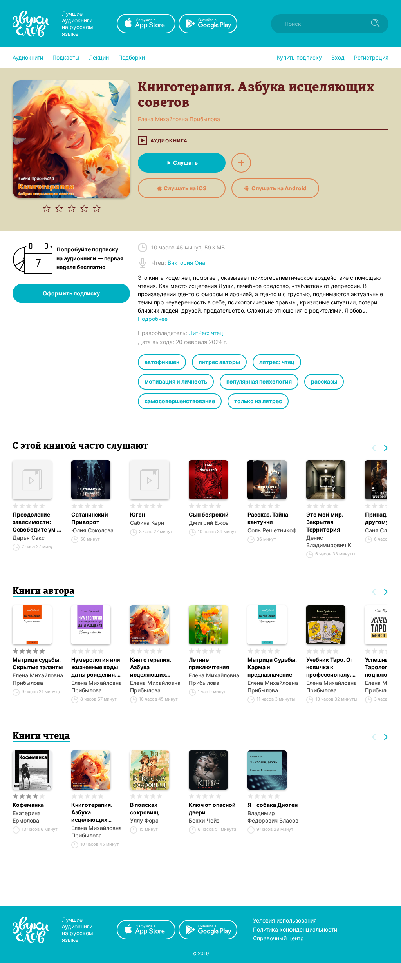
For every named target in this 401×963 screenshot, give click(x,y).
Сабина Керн (147, 522)
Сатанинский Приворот (89, 518)
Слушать (185, 162)
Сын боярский (209, 514)
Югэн (137, 514)
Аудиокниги (28, 57)
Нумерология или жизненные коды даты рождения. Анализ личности (95, 667)
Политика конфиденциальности (295, 929)
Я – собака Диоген (272, 804)
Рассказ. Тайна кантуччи (267, 518)
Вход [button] (338, 57)
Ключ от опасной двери (212, 808)
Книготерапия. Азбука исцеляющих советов (150, 667)
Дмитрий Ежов (209, 522)
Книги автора (43, 591)
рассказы (324, 381)
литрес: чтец (276, 362)
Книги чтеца (41, 736)
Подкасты (65, 57)
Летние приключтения (209, 663)
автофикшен (162, 362)
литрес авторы (219, 362)
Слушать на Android (279, 188)
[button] (28, 57)
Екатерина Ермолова (27, 817)
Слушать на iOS (185, 188)
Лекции (99, 57)
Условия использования (285, 920)
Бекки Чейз (204, 820)
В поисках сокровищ (144, 808)
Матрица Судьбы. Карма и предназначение (272, 667)
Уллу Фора (144, 820)
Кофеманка (28, 804)
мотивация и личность (176, 381)
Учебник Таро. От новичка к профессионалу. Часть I (330, 667)
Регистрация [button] (371, 57)
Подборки (131, 57)
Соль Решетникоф (271, 530)
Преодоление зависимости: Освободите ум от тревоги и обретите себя (38, 522)
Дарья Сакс (29, 537)
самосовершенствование (180, 401)
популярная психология (259, 381)
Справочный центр (278, 938)
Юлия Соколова (92, 530)
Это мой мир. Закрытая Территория (324, 522)
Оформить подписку (71, 293)
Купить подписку (299, 57)
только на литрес (258, 401)
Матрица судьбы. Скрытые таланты (38, 663)
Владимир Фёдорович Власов (272, 817)
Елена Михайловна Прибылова (38, 679)
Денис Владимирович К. (329, 541)
